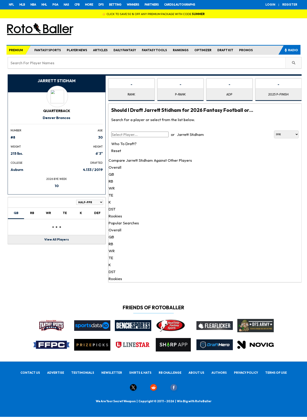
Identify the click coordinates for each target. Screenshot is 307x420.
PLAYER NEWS (77, 50)
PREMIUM (16, 50)
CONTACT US (30, 372)
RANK (131, 94)
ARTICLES (100, 50)
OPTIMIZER (202, 50)
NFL (11, 4)
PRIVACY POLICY (246, 372)
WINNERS (133, 4)
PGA (55, 4)
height (98, 146)
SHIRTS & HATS (140, 372)
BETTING (115, 4)
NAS (66, 4)
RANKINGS (181, 50)
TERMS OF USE (276, 372)
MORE (89, 4)
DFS (101, 4)
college (16, 162)
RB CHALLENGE (170, 372)
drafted (96, 162)
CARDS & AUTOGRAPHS (179, 4)
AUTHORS (219, 372)
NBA (33, 4)
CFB (77, 4)
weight (16, 146)
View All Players (56, 239)
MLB (22, 4)
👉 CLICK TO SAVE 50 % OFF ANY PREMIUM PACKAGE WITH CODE (153, 14)
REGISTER (289, 4)
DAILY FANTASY (124, 50)
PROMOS (246, 50)
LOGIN (270, 4)
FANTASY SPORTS (47, 50)
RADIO (293, 50)
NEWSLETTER (111, 372)
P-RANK (180, 94)
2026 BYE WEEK (56, 179)
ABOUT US (196, 372)
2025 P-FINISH (278, 94)
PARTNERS (152, 4)
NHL (44, 4)
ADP (229, 94)
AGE (100, 130)
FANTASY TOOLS (154, 50)
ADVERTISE (55, 372)
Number (16, 130)
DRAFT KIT (225, 50)
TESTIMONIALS (82, 372)
